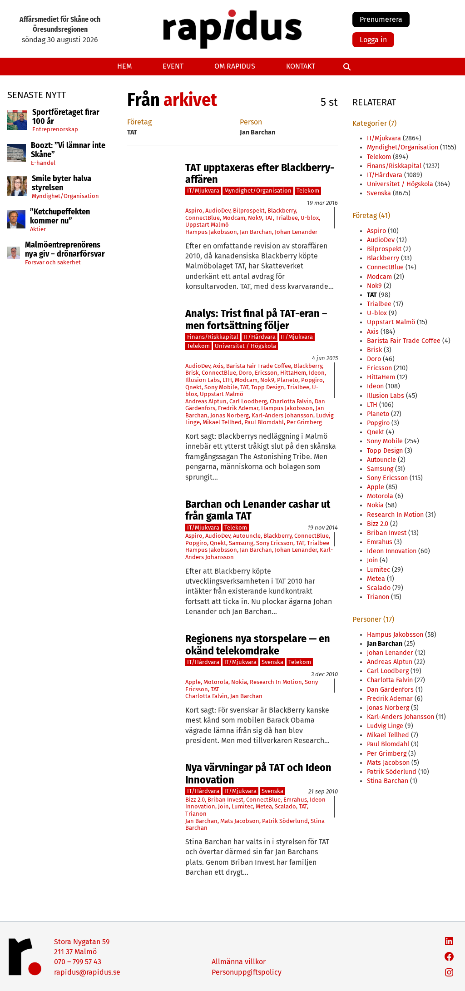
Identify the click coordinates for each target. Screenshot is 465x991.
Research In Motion (276, 682)
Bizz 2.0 (195, 799)
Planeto (287, 380)
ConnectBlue (202, 217)
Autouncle (247, 535)
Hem (124, 66)
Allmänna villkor (239, 961)
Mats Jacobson (239, 821)
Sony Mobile (220, 387)
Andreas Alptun (206, 401)
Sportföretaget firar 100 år (65, 117)
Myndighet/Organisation (65, 196)
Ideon (317, 372)
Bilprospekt (249, 210)
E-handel (43, 162)
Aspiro (194, 210)
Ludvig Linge (385, 726)
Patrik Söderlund (285, 821)
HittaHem (293, 372)
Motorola (215, 682)
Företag (139, 122)
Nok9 (255, 217)
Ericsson (266, 372)
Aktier (38, 229)
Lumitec (242, 806)
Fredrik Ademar (238, 408)
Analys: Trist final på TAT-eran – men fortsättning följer (256, 319)
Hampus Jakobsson (211, 231)
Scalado (285, 806)
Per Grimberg (304, 422)
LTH (227, 380)
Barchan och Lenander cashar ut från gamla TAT (257, 510)
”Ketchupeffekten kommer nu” (60, 217)
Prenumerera (381, 19)
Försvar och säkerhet (53, 262)
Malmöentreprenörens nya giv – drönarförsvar (65, 250)
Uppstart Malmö (207, 224)
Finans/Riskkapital (212, 336)
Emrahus (295, 799)
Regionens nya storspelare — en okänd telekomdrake (257, 645)
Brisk (192, 372)
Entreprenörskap (55, 129)
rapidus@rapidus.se (87, 972)
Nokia (239, 682)
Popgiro (312, 380)
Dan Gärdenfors (390, 690)
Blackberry (281, 210)
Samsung (241, 543)
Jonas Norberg (229, 415)
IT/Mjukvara (203, 190)
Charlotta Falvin (291, 401)
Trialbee (287, 217)
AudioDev (217, 210)
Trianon (196, 813)
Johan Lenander (296, 231)
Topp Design (267, 387)
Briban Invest (225, 799)
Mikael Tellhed (222, 422)
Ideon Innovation (391, 551)
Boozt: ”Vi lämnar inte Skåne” (68, 150)
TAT (269, 217)
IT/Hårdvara (259, 336)
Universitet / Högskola (245, 345)
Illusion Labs (202, 380)
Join (223, 806)
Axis (218, 365)
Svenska (272, 662)
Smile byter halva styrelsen (61, 183)
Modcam (234, 217)
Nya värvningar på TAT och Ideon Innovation (258, 774)
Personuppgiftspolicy (247, 972)
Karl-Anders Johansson (282, 415)
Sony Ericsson (274, 543)
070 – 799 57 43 (77, 961)
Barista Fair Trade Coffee (258, 365)
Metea (264, 806)
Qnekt (193, 387)
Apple (193, 682)
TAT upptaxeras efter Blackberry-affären (259, 174)
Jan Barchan (256, 231)
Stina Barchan (387, 781)
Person (251, 122)
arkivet (190, 100)
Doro (245, 372)
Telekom (308, 190)
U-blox (310, 217)
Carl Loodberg (248, 401)
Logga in (373, 39)
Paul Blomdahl (264, 422)
